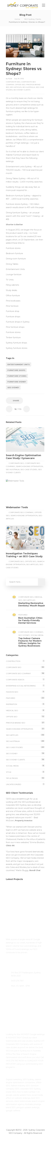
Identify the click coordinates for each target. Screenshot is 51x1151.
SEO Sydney (13, 387)
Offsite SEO (20, 85)
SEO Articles (16, 87)
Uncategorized (13, 784)
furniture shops (16, 370)
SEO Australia (28, 87)
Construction (13, 661)
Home (17, 19)
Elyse (10, 79)
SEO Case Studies (28, 469)
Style (8, 772)
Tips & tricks (12, 778)
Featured (22, 615)
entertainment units (18, 364)
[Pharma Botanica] (37, 902)
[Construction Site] (11, 889)
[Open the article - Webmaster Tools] (15, 491)
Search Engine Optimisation (29, 466)
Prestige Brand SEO (15, 723)
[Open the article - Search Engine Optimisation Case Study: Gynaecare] (15, 439)
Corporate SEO (13, 82)
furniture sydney (16, 382)
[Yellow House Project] (37, 889)
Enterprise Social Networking (21, 686)
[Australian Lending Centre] (24, 889)
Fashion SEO (12, 692)
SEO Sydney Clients (32, 19)
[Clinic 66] (11, 902)
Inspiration (11, 704)
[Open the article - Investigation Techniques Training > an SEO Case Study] (15, 538)
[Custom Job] (24, 902)
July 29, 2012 (19, 79)
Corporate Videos (15, 680)
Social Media (37, 635)
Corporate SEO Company (21, 512)
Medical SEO (12, 710)
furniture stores (16, 376)
